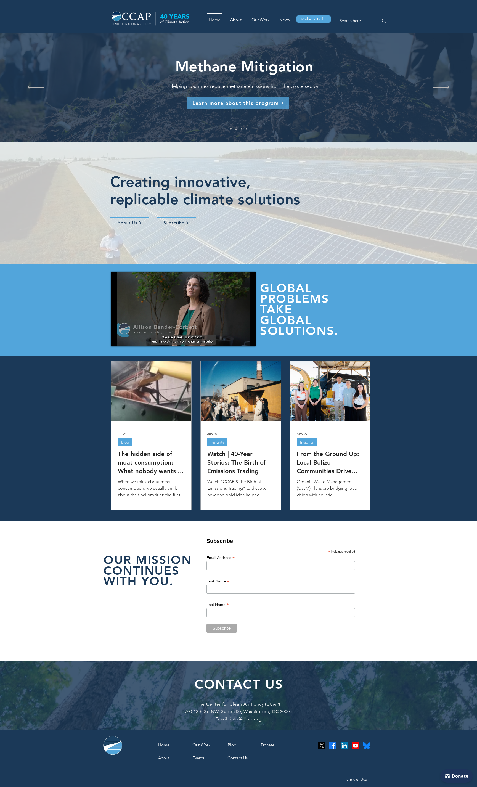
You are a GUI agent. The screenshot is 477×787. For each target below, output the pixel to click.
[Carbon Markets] (241, 128)
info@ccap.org (245, 719)
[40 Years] (231, 129)
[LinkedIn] (344, 745)
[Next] (441, 88)
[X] (321, 745)
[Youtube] (355, 745)
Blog (125, 442)
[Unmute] (127, 338)
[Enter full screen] (248, 338)
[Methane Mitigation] (236, 128)
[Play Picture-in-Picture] (238, 338)
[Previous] (36, 88)
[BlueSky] (366, 745)
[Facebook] (332, 745)
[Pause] (118, 338)
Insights (217, 442)
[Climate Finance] (246, 128)
